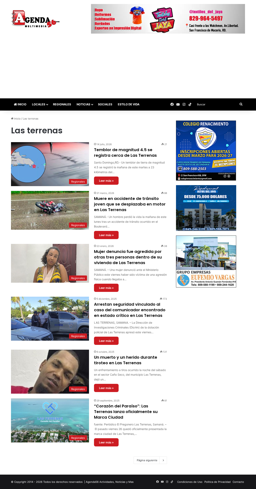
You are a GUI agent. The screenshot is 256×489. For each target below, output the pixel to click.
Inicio (21, 104)
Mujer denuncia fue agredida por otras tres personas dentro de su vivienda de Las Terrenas (128, 257)
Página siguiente (147, 460)
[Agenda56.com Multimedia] (36, 19)
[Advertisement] (128, 68)
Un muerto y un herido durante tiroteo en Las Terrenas (125, 360)
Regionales (62, 104)
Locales (38, 104)
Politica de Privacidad (217, 481)
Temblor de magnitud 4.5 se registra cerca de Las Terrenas (125, 152)
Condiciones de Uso (189, 481)
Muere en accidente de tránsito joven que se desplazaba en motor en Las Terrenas (130, 204)
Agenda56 (92, 481)
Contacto (238, 481)
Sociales (105, 104)
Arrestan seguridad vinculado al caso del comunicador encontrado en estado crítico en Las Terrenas (129, 309)
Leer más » (106, 180)
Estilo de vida (128, 104)
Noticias (83, 104)
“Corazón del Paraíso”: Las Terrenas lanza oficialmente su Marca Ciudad (126, 411)
